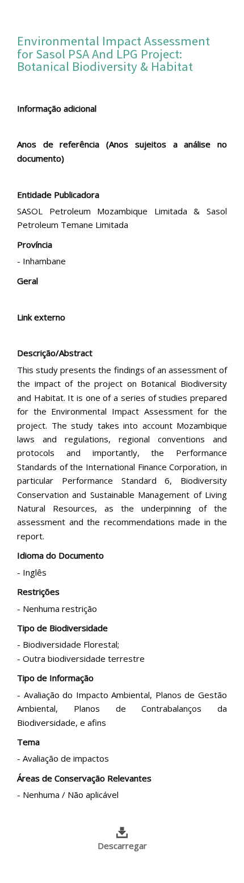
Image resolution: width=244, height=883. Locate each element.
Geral (27, 280)
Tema (28, 741)
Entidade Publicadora (58, 194)
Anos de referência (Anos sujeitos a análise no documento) (122, 150)
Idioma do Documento (60, 555)
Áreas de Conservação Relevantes (84, 778)
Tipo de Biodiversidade (62, 627)
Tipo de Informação (55, 677)
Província (34, 244)
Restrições (38, 591)
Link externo (41, 317)
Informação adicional (56, 108)
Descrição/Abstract (54, 352)
